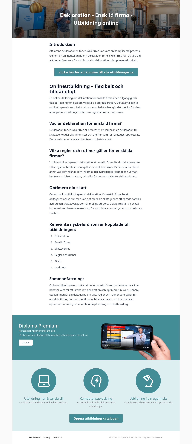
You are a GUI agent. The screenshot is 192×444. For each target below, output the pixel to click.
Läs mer (26, 342)
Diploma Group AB (129, 437)
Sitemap (47, 437)
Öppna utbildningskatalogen (96, 418)
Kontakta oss (34, 437)
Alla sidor (58, 437)
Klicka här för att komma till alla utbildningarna (96, 72)
